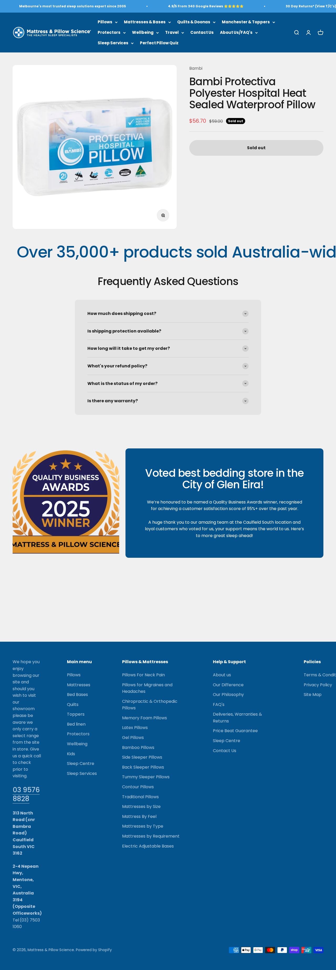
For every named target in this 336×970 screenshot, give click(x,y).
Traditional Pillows (140, 797)
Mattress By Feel (139, 816)
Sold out (256, 148)
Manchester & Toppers (246, 22)
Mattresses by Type (142, 826)
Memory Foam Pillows (144, 718)
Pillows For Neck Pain (143, 675)
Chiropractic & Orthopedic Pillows (149, 704)
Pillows (105, 22)
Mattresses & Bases (145, 22)
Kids (71, 754)
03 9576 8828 (26, 794)
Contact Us (202, 32)
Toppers (76, 714)
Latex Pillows (135, 728)
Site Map (313, 695)
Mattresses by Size (141, 806)
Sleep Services (113, 43)
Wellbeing (143, 32)
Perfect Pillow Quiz (159, 43)
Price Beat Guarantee (235, 731)
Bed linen (76, 724)
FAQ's (218, 704)
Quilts (72, 704)
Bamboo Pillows (138, 747)
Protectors (109, 32)
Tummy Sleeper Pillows (146, 777)
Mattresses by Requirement (151, 836)
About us (222, 675)
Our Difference (228, 685)
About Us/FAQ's (236, 32)
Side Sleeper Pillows (142, 757)
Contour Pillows (138, 787)
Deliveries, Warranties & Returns (237, 717)
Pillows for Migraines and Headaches (147, 688)
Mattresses (78, 685)
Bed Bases (77, 695)
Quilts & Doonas (193, 22)
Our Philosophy (228, 695)
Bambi (195, 68)
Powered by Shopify (94, 949)
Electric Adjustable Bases (148, 846)
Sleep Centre (80, 763)
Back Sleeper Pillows (143, 767)
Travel (172, 32)
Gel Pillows (133, 738)
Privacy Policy (318, 685)
